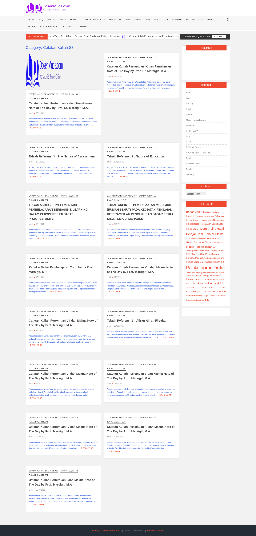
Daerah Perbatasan (201, 224)
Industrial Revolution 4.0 (197, 239)
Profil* (32, 26)
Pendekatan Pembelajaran (195, 273)
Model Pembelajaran (199, 246)
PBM (193, 254)
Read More (36, 128)
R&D (194, 283)
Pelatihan (200, 254)
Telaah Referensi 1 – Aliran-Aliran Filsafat (136, 320)
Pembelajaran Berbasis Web (214, 258)
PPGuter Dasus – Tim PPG (200, 19)
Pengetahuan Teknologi (200, 276)
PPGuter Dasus (173, 19)
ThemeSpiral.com (155, 530)
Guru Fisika (208, 228)
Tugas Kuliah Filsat (38, 99)
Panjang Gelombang (218, 251)
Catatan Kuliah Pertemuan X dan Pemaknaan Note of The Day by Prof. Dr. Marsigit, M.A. (160, 36)
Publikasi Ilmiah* (49, 26)
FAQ (41, 19)
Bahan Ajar (193, 211)
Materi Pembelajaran (93, 19)
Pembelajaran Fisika (205, 267)
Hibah (63, 19)
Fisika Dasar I (193, 229)
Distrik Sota (217, 224)
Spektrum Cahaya (201, 296)
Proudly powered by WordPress (107, 530)
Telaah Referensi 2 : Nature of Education (135, 156)
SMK (188, 291)
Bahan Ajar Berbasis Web (205, 216)
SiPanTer (189, 288)
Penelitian (115, 19)
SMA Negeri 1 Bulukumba (216, 288)
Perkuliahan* (133, 19)
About (31, 19)
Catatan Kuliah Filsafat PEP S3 (43, 94)
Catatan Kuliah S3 (69, 94)
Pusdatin (68, 26)
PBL (188, 254)
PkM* (147, 19)
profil (31, 113)
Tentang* (83, 26)
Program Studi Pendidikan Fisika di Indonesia (84, 36)
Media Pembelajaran (216, 242)
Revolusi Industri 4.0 (211, 283)
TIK (207, 299)
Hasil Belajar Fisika (210, 234)
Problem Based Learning (198, 279)
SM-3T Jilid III (199, 287)
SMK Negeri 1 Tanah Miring (201, 292)
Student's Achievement (217, 296)
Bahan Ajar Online (206, 220)
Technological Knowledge (195, 300)
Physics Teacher (215, 276)
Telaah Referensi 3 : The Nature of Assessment (62, 156)
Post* (157, 19)
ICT (187, 239)
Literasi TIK (202, 242)
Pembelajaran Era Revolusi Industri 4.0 (205, 262)
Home (73, 19)
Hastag (51, 19)
